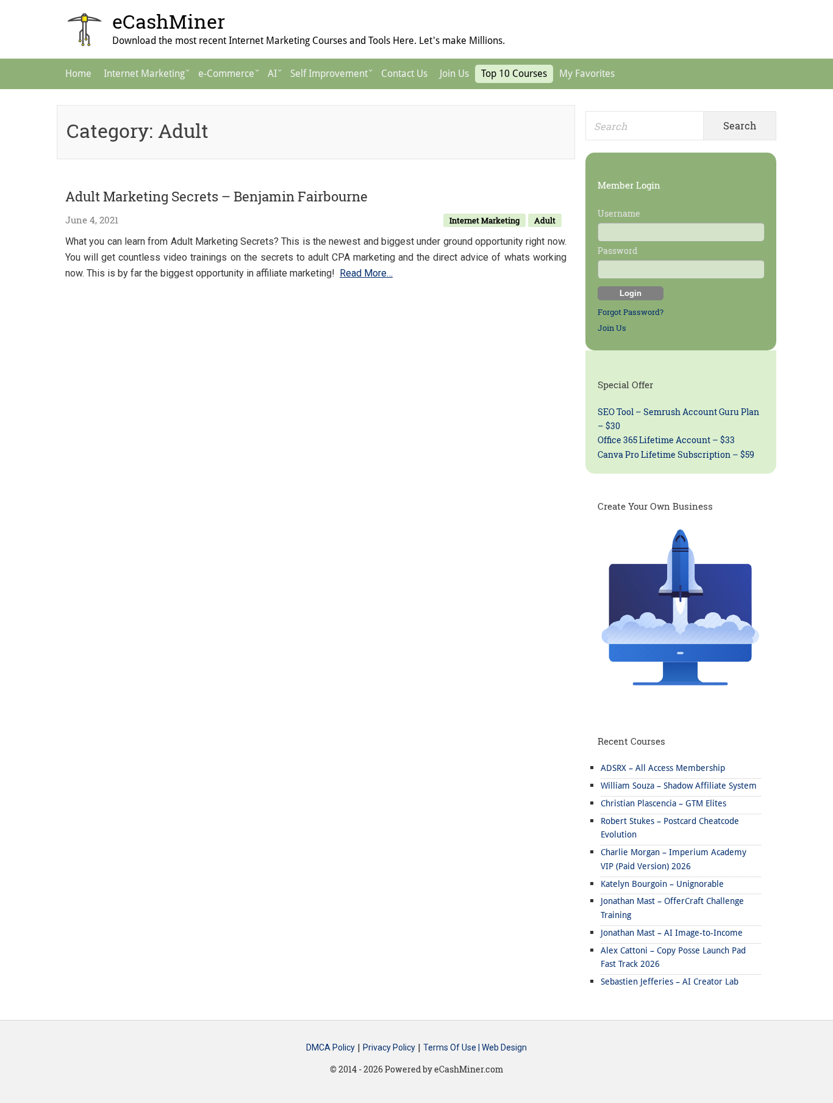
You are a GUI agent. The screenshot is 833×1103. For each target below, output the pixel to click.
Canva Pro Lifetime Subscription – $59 (676, 454)
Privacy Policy (389, 1048)
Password (617, 250)
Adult (545, 220)
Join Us (612, 327)
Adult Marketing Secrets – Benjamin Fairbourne (216, 196)
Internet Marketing (484, 220)
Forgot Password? (630, 311)
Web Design (504, 1048)
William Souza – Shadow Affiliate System (679, 785)
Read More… (366, 273)
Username (619, 213)
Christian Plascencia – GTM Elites (663, 803)
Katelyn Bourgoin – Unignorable (662, 884)
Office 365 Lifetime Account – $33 (666, 440)
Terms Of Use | (452, 1048)
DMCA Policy (330, 1048)
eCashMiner (168, 21)
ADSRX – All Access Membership (663, 768)
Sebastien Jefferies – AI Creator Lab (669, 981)
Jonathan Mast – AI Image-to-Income (672, 933)
